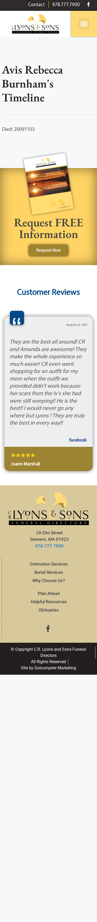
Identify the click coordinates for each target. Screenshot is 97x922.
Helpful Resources (49, 601)
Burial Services (48, 572)
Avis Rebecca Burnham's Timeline (32, 83)
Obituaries (49, 610)
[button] (84, 23)
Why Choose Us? (48, 580)
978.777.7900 (49, 546)
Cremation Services (49, 564)
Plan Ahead (49, 593)
